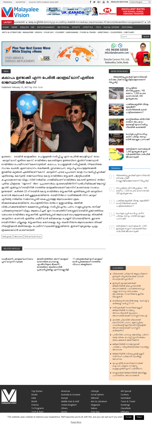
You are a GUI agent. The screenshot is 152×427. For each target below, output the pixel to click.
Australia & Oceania (70, 394)
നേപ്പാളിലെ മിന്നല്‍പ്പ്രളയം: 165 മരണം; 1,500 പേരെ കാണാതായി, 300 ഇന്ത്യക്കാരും (136, 94)
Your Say (49, 32)
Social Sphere (111, 27)
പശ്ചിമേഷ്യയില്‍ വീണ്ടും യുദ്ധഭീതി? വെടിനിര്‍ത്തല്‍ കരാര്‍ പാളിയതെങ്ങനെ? (137, 109)
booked (18, 236)
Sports (76, 27)
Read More (76, 422)
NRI (32, 27)
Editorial (127, 27)
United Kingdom (69, 404)
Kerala (34, 394)
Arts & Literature (11, 32)
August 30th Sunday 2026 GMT (43, 2)
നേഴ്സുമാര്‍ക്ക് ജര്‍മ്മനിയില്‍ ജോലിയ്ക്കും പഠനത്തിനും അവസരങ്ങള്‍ (130, 374)
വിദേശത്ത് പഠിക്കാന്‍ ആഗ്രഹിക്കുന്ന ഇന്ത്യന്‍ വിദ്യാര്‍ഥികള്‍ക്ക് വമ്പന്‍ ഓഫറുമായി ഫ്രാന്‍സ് (130, 277)
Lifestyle (88, 27)
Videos (38, 32)
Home (6, 27)
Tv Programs (37, 408)
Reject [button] (139, 417)
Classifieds (116, 32)
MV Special (63, 27)
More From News (119, 71)
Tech (98, 27)
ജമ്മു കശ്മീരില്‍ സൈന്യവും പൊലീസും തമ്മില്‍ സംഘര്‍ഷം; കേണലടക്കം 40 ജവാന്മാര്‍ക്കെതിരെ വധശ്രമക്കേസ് (77, 22)
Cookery (59, 32)
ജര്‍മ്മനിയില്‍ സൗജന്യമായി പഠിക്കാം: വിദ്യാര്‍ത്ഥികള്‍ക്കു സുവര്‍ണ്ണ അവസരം (131, 348)
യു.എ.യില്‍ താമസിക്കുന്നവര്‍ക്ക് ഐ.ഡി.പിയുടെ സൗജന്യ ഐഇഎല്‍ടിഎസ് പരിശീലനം (128, 367)
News (14, 27)
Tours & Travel (88, 32)
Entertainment (46, 27)
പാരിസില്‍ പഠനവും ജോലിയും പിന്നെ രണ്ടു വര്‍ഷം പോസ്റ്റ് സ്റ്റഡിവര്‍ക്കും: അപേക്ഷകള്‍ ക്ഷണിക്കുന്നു (131, 338)
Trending (7, 2)
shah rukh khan (33, 236)
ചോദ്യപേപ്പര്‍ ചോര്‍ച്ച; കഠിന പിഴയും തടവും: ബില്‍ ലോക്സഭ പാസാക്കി (138, 137)
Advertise (20, 2)
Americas (65, 391)
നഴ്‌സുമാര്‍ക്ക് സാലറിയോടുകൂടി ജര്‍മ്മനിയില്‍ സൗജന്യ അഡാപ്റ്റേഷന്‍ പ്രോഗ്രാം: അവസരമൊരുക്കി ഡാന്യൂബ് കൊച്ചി (130, 312)
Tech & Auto (37, 411)
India (6, 71)
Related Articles (12, 248)
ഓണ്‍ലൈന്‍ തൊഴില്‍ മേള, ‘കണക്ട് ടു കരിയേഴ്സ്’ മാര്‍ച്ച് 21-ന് (131, 302)
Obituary (129, 32)
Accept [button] (129, 417)
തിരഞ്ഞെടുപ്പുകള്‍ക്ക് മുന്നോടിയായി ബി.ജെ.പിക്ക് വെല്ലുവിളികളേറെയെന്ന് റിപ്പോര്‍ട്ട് (128, 80)
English (24, 27)
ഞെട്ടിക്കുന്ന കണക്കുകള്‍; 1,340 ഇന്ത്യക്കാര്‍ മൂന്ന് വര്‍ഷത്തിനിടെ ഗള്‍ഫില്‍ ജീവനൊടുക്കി (138, 153)
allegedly (8, 236)
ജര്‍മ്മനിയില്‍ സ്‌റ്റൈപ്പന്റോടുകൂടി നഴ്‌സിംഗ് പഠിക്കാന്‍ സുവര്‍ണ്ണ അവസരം (128, 357)
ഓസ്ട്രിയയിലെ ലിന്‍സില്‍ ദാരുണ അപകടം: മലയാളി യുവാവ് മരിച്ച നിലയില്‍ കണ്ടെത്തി (138, 124)
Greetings (103, 32)
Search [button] (146, 36)
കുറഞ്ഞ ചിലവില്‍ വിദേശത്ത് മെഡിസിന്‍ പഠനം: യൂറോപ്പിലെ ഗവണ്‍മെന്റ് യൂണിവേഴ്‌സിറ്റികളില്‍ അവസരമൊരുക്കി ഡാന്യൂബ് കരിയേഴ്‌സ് (129, 326)
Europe (64, 398)
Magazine (28, 32)
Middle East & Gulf (70, 401)
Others (64, 408)
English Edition (119, 1)
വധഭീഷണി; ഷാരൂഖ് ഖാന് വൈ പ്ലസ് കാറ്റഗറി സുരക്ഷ (17, 261)
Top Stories (36, 391)
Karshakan (72, 32)
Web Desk (38, 87)
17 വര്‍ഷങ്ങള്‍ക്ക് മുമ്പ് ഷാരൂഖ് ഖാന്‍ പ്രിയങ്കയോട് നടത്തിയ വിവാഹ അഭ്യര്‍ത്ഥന (87, 262)
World (34, 401)
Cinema (35, 404)
